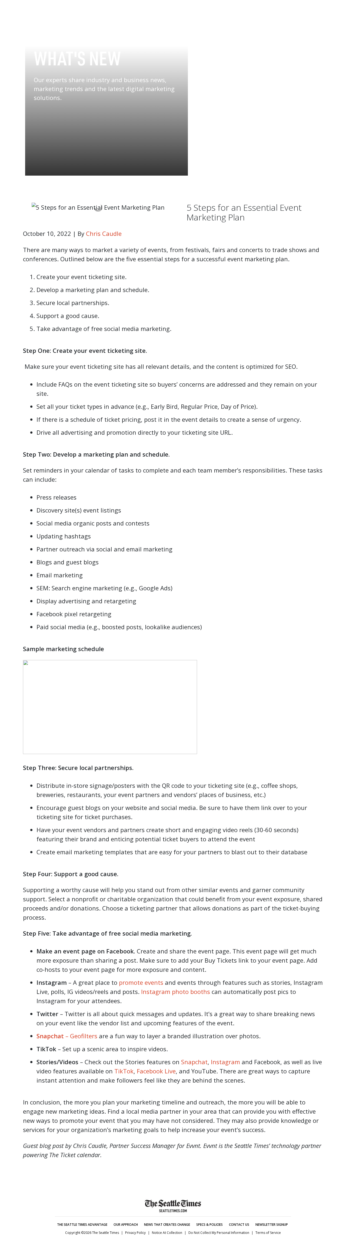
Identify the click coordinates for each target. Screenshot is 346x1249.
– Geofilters (80, 1036)
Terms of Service (268, 1232)
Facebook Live (156, 1071)
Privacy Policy (135, 1232)
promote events (141, 982)
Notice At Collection (167, 1232)
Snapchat (194, 1062)
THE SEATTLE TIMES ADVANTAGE (82, 1224)
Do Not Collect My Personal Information (218, 1232)
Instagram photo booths (175, 991)
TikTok (124, 1071)
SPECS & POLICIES (209, 1224)
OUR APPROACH (126, 1224)
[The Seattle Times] (173, 11)
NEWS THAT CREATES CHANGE (167, 1224)
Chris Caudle (104, 233)
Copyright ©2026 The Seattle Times (92, 1232)
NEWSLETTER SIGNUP (271, 1224)
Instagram (225, 1062)
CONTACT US (239, 1224)
